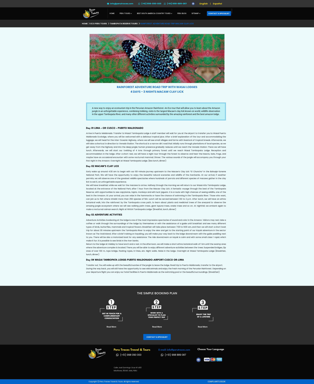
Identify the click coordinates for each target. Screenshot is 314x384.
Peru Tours (125, 13)
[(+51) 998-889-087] (165, 4)
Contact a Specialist (218, 13)
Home (112, 13)
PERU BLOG (181, 13)
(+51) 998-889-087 (177, 3)
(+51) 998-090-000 (151, 3)
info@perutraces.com (121, 3)
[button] (111, 327)
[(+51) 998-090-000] (139, 4)
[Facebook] (193, 3)
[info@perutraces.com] (108, 4)
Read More (111, 327)
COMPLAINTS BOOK (216, 381)
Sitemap (195, 13)
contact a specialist (157, 337)
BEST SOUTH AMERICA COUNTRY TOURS (153, 13)
